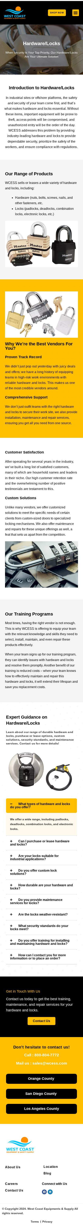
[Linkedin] (50, 1191)
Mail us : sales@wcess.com (41, 1063)
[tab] (41, 805)
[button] (75, 12)
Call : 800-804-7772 (41, 1055)
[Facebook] (44, 1191)
